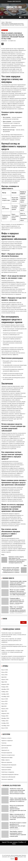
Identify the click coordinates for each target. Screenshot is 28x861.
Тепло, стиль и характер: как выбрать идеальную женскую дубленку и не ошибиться (11, 640)
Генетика (3, 743)
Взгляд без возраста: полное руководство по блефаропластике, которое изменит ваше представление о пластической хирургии (13, 658)
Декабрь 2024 (5, 718)
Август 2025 (4, 699)
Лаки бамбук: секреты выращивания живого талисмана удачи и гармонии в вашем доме (5, 834)
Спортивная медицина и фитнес (10, 774)
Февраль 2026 (5, 684)
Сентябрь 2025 (5, 696)
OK (16, 858)
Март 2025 (4, 711)
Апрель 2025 (4, 708)
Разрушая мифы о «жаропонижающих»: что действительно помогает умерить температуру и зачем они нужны (5, 601)
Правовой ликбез (6, 769)
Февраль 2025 (5, 713)
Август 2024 (4, 728)
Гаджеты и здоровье (7, 740)
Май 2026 (4, 677)
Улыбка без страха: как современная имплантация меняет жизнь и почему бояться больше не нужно (13, 634)
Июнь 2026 (4, 674)
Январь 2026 (4, 687)
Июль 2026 (4, 672)
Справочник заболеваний (8, 777)
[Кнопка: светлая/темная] (20, 17)
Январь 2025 (4, 716)
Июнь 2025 (4, 703)
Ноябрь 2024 (4, 720)
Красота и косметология (8, 755)
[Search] (24, 17)
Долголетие (4, 748)
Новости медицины (6, 767)
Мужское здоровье (6, 762)
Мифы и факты (4, 30)
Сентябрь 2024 (5, 725)
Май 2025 (4, 706)
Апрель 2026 (4, 679)
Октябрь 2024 (5, 723)
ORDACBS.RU (14, 7)
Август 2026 (4, 670)
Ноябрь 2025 (4, 691)
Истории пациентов (6, 752)
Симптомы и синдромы (7, 772)
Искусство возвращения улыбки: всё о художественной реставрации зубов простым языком (13, 646)
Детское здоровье (6, 745)
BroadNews (21, 842)
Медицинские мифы (7, 757)
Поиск (5, 619)
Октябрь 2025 (5, 694)
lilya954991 (5, 40)
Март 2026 (4, 682)
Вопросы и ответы (6, 738)
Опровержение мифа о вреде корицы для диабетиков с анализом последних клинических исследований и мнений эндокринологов (5, 584)
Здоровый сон (5, 750)
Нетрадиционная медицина (8, 764)
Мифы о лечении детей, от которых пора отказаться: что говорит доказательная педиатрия (12, 652)
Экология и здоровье (7, 779)
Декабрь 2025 (5, 689)
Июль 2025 (4, 701)
